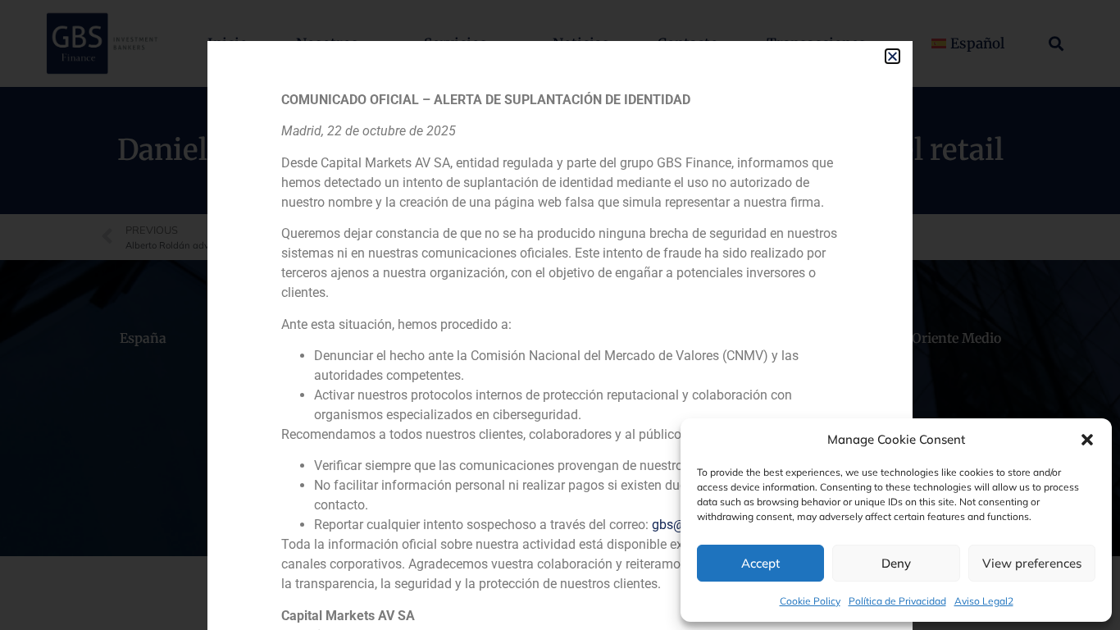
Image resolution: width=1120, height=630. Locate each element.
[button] (1087, 439)
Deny (896, 563)
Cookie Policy (810, 601)
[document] (560, 315)
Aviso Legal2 (983, 601)
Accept (760, 563)
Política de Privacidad (897, 601)
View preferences (1031, 563)
